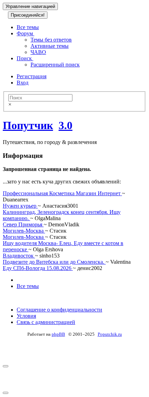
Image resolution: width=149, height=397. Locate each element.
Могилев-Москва (24, 231)
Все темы (28, 27)
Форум (25, 33)
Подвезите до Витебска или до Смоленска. (54, 262)
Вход (22, 82)
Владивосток (19, 256)
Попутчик (28, 125)
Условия (26, 316)
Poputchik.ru (110, 334)
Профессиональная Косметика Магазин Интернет (62, 193)
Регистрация (31, 76)
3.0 (65, 125)
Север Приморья (23, 224)
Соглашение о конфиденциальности (59, 310)
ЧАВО (38, 52)
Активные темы (49, 46)
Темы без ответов (51, 40)
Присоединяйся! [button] (28, 15)
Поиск (25, 58)
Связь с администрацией (46, 322)
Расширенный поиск (55, 64)
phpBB (58, 334)
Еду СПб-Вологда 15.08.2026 (38, 268)
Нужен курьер (20, 206)
